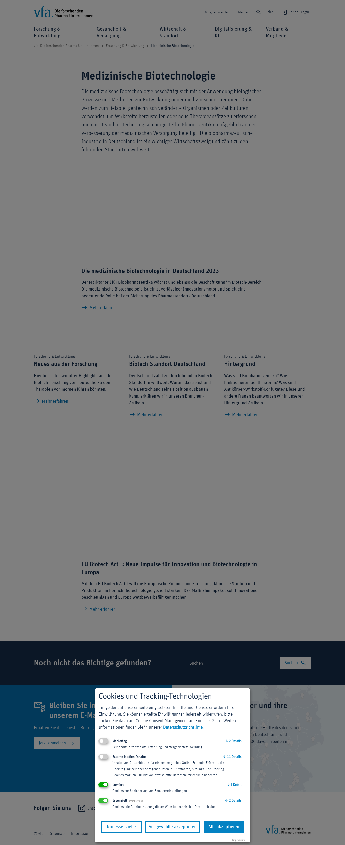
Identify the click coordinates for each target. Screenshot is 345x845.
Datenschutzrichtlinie (183, 727)
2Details (233, 741)
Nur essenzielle (121, 827)
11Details (232, 757)
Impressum (238, 840)
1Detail (234, 785)
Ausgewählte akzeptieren (172, 827)
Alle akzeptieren (223, 827)
